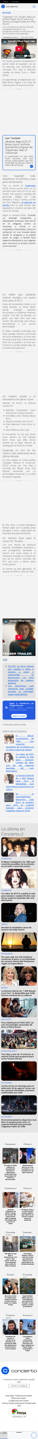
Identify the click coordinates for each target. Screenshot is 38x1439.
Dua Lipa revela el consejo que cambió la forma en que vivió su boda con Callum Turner (10, 1300)
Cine (5, 660)
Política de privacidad (23, 1396)
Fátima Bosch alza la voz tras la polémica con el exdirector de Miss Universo (28, 1168)
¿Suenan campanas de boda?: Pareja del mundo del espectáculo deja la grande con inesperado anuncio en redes (10, 1217)
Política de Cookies (18, 1398)
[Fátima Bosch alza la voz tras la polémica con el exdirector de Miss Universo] (27, 1156)
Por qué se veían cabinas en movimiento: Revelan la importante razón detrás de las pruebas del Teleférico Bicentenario (10, 1172)
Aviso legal (9, 1396)
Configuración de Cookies (18, 1401)
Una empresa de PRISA (19, 1412)
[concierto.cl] (9, 6)
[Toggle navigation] (34, 6)
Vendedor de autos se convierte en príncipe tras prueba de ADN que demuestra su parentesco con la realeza (10, 1343)
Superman (30, 185)
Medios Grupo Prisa (19, 1416)
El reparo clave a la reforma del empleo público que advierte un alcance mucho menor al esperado (27, 1215)
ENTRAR (5, 2)
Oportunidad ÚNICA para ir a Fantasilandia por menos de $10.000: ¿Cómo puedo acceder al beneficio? (27, 1301)
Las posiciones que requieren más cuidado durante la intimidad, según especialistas (20, 690)
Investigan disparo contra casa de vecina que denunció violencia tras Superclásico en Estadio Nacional (27, 1259)
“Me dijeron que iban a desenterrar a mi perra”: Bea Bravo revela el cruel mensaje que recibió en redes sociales (10, 1260)
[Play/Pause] (34, 1435)
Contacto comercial (19, 1386)
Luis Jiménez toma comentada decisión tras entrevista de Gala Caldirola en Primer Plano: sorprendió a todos (27, 1343)
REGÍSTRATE (15, 2)
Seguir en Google (19, 716)
